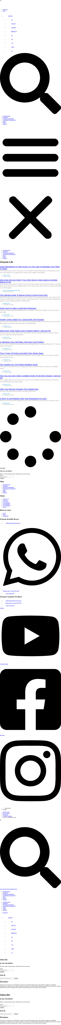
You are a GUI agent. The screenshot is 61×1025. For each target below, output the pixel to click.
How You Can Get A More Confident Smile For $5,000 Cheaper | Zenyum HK (30, 377)
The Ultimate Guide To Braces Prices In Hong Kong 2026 (23, 295)
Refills (4, 122)
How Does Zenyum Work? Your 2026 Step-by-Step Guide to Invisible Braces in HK (28, 281)
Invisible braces (6, 116)
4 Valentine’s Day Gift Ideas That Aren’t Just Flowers (22, 342)
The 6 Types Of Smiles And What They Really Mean (21, 353)
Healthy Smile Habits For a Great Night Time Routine (22, 320)
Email (1, 475)
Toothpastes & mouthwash (9, 120)
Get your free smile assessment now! (8, 889)
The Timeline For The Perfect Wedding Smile (18, 365)
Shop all (5, 124)
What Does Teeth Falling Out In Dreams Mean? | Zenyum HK (25, 331)
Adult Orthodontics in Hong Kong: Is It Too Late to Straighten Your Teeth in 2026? (30, 268)
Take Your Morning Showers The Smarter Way (19, 389)
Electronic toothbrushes (8, 118)
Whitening (5, 117)
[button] (30, 187)
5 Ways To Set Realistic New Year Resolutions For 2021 (23, 399)
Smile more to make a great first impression (18, 308)
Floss (4, 121)
